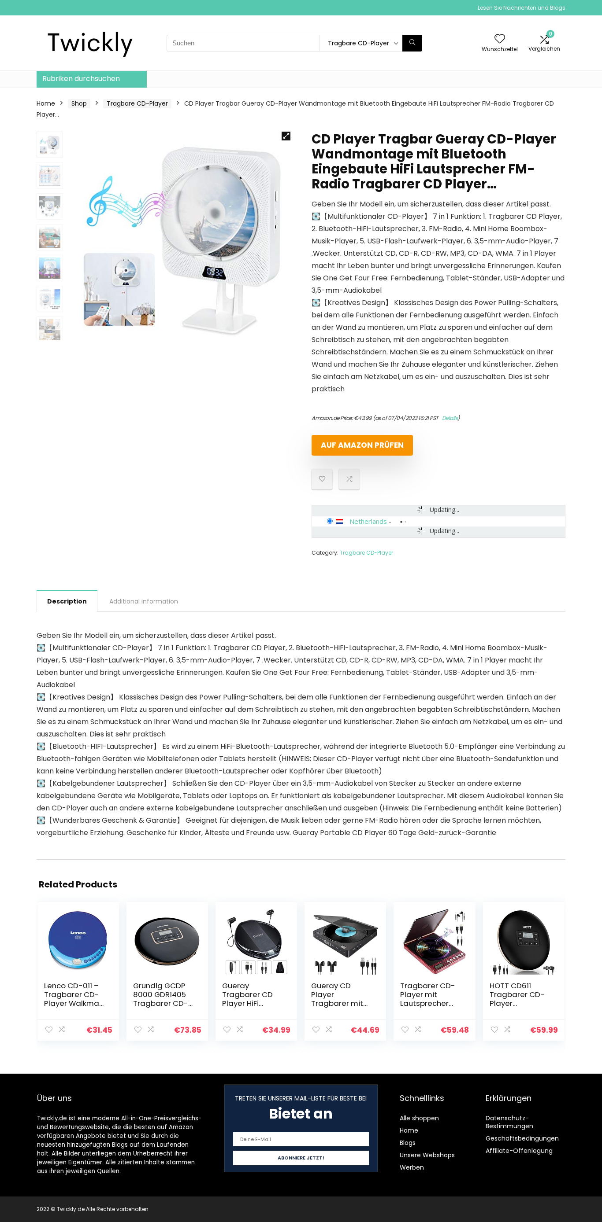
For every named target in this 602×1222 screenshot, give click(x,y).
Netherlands (368, 521)
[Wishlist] (499, 39)
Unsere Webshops (427, 1155)
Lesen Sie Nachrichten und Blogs (521, 7)
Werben (412, 1167)
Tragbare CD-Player (137, 103)
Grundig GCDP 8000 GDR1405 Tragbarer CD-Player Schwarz (161, 998)
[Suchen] (412, 43)
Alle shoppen (419, 1118)
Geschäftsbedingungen (522, 1138)
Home (46, 103)
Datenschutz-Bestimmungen (509, 1122)
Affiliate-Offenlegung (519, 1150)
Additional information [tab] (143, 601)
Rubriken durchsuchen (81, 79)
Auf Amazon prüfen (362, 445)
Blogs (408, 1142)
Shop (79, 103)
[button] (286, 136)
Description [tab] (67, 601)
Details (450, 418)
